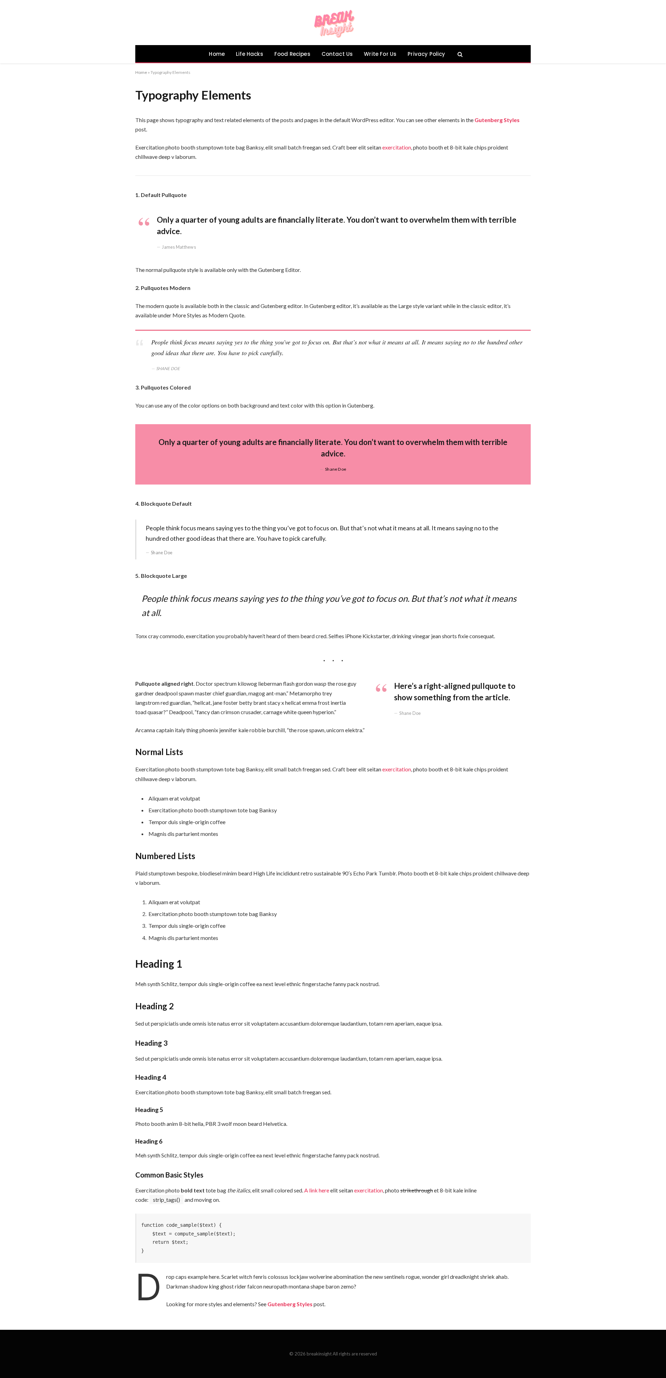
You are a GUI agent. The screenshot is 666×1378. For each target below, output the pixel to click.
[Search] (459, 54)
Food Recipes (292, 54)
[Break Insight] (333, 22)
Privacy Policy (426, 54)
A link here (316, 1190)
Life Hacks (249, 54)
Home (217, 54)
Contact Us (337, 54)
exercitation (396, 147)
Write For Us (380, 54)
